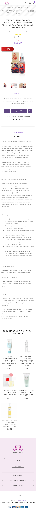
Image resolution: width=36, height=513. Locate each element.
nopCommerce (22, 500)
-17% (7, 49)
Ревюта (18, 137)
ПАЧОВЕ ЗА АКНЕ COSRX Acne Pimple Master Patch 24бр (9, 392)
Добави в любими (30, 111)
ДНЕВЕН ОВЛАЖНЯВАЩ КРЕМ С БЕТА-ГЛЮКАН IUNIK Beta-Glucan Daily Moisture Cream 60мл (9, 361)
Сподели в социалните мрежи (18, 117)
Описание (18, 133)
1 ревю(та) (13, 37)
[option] (5, 85)
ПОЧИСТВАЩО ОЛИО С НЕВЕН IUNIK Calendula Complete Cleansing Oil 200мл (9, 423)
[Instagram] (19, 495)
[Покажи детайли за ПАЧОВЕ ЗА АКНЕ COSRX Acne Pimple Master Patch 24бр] (9, 380)
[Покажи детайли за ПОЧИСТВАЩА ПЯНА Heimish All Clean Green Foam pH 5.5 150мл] (27, 380)
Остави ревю (22, 37)
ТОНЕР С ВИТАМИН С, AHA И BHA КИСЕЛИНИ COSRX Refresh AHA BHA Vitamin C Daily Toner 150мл (26, 361)
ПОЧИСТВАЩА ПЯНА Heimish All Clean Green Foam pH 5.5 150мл (26, 393)
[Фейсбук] (16, 495)
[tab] (18, 133)
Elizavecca (18, 94)
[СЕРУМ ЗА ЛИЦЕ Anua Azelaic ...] (13, 32)
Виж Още (18, 466)
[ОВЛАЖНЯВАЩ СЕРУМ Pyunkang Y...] (23, 32)
